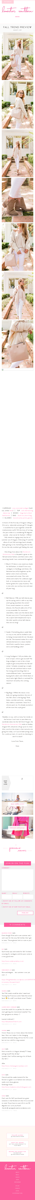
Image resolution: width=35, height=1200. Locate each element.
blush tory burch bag (25, 515)
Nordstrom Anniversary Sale (12, 724)
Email (15, 893)
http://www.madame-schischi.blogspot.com (16, 1087)
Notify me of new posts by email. (17, 907)
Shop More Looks (17, 804)
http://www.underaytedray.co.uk (13, 961)
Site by (17, 1186)
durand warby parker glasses (23, 518)
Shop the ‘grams (17, 1144)
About (17, 1172)
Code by (17, 1188)
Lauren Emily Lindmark (9, 1007)
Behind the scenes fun (17, 1153)
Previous (14, 848)
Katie (3, 1074)
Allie (3, 1049)
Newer (22, 850)
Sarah (4, 1095)
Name (4, 893)
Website (26, 893)
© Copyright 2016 (17, 1193)
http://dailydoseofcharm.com (12, 1022)
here (11, 511)
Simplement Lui (6, 970)
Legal (17, 1190)
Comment (6, 868)
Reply (15, 942)
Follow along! (17, 1136)
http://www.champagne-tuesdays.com (15, 1066)
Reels (17, 1174)
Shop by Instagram (17, 828)
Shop (17, 1179)
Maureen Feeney (7, 933)
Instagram (7, 1)
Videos (17, 1177)
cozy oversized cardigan (20, 508)
